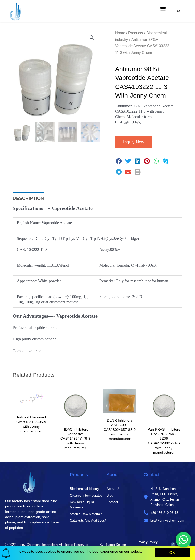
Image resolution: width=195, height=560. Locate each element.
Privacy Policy (147, 542)
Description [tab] (28, 198)
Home (120, 33)
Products (135, 33)
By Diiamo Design (113, 545)
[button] (163, 8)
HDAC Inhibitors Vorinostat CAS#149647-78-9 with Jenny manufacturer (75, 438)
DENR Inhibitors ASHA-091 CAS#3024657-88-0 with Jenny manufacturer (120, 429)
